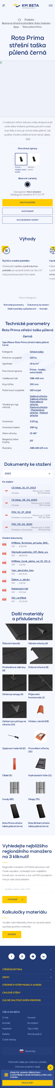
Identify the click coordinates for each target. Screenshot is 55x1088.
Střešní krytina (12, 969)
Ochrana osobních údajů (27, 1066)
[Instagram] (22, 956)
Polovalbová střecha (36, 403)
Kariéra (6, 1034)
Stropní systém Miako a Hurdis (21, 984)
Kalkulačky (27, 1083)
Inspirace (7, 1028)
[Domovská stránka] (19, 19)
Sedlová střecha (38, 396)
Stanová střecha (38, 407)
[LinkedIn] (43, 956)
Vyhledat (13, 899)
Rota (16, 27)
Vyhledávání (3, 5)
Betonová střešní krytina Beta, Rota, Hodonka (26, 23)
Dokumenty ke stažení (38, 304)
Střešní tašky (37, 351)
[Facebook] (11, 956)
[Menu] (51, 5)
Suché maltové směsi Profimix (21, 1000)
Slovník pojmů (34, 1034)
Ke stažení (33, 1023)
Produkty (29, 19)
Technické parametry (13, 304)
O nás (5, 1017)
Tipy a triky (33, 1028)
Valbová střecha (38, 398)
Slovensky (30, 1051)
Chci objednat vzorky (27, 220)
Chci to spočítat (27, 202)
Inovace (32, 1017)
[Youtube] (33, 956)
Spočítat (12, 934)
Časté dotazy (9, 1039)
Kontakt (43, 308)
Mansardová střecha (37, 411)
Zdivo (5, 977)
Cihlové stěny (11, 992)
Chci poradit (27, 211)
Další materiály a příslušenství (22, 308)
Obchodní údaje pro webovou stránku (27, 1062)
